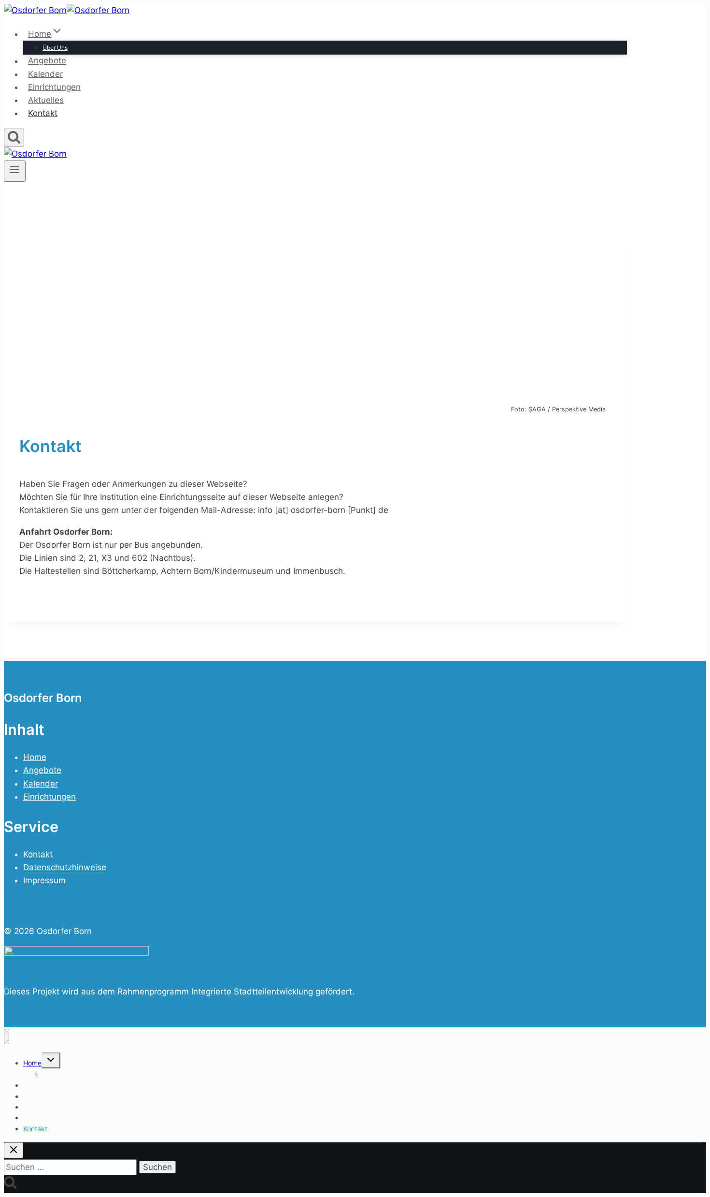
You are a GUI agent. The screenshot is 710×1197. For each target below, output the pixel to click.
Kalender (45, 74)
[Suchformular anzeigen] (14, 137)
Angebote (47, 61)
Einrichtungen (54, 87)
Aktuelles (46, 100)
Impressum (44, 880)
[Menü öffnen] (15, 171)
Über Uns (55, 47)
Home (34, 757)
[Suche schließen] (13, 1150)
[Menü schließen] (6, 1037)
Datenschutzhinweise (64, 867)
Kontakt (42, 113)
